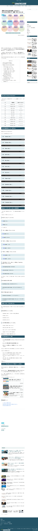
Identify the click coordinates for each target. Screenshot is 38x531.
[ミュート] (21, 139)
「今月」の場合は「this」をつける (8, 67)
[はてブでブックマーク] (13, 33)
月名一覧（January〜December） (7, 62)
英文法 (22, 528)
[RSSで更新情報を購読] (3, 430)
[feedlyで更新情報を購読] (2, 430)
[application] (13, 139)
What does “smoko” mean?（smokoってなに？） (10, 404)
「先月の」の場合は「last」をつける (9, 68)
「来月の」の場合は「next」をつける (9, 69)
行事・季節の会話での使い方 (7, 74)
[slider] (23, 139)
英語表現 (25, 528)
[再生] (2, 139)
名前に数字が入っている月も (7, 76)
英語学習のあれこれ (28, 528)
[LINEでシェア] (16, 33)
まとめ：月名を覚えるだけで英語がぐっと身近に (9, 80)
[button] (19, 33)
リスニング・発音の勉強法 (17, 528)
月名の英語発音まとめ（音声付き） (8, 63)
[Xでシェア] (7, 33)
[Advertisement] (13, 41)
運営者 (36, 528)
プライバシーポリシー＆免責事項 (6, 522)
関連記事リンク (6, 81)
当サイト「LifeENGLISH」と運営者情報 (6, 524)
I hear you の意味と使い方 (7, 405)
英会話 (9, 528)
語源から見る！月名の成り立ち (7, 75)
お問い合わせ (3, 520)
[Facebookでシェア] (10, 33)
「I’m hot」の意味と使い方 (7, 402)
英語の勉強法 (11, 528)
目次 (9, 60)
